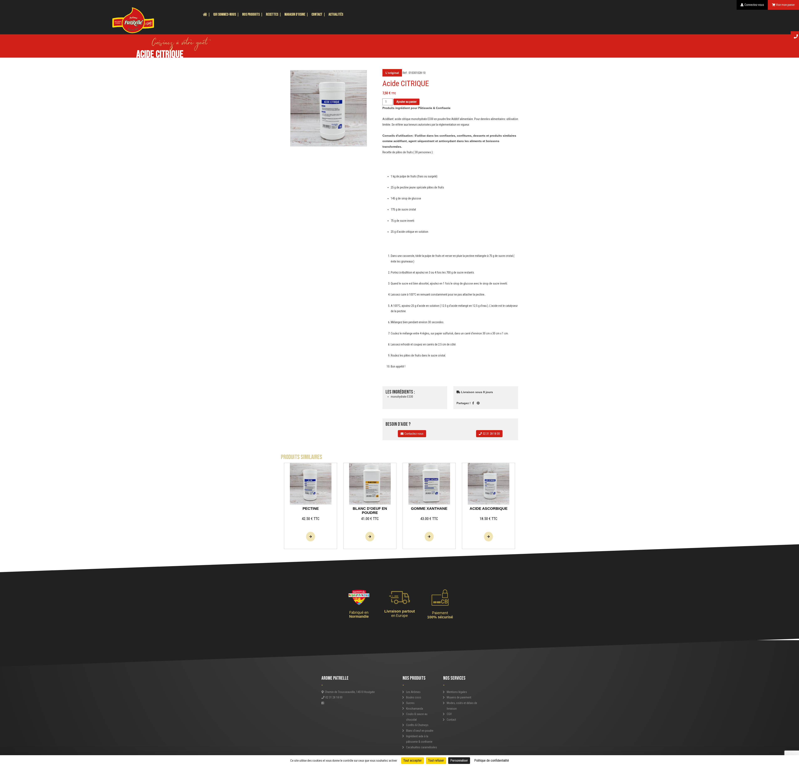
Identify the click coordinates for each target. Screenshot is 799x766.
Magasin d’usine (294, 14)
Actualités (336, 14)
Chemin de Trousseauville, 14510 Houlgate (350, 692)
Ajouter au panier (406, 101)
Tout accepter (412, 760)
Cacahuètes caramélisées (421, 747)
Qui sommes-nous (224, 14)
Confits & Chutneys (417, 725)
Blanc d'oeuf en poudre (419, 730)
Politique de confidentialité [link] (491, 760)
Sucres (410, 703)
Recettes (272, 14)
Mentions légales (457, 692)
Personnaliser (459, 760)
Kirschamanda (414, 708)
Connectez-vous (754, 4)
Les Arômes (413, 692)
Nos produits (251, 14)
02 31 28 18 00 (491, 433)
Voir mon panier (785, 4)
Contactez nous (413, 433)
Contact (316, 14)
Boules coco (413, 697)
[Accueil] (205, 14)
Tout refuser (436, 760)
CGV (449, 714)
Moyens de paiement (459, 697)
